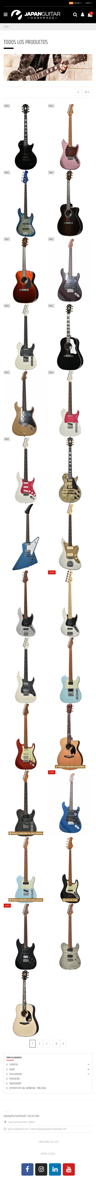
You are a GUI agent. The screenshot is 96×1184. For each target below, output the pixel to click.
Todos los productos (14, 1057)
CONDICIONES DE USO (48, 1142)
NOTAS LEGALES (48, 1153)
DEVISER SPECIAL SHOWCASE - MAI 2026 (27, 1088)
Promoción (14, 1078)
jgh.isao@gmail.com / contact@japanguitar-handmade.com (37, 1129)
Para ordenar (15, 1074)
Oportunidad (15, 1083)
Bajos (12, 1069)
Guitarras (13, 1064)
